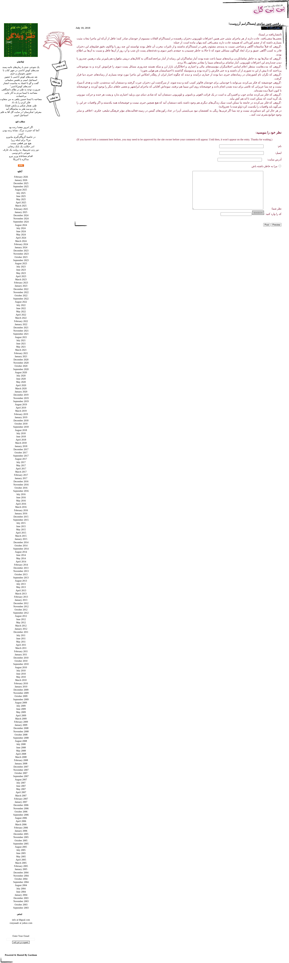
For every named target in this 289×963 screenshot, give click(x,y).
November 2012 (21, 606)
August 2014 (21, 552)
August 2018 (21, 430)
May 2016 (21, 500)
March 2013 (21, 593)
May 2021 (21, 346)
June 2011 (21, 638)
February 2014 (21, 564)
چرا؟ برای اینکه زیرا (21, 140)
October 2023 (21, 257)
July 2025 (21, 193)
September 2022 (21, 298)
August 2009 (21, 702)
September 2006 (21, 814)
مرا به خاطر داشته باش (265, 166)
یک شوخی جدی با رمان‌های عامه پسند (20, 67)
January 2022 (21, 324)
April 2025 (21, 202)
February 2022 (21, 321)
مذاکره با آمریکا (21, 159)
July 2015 (21, 523)
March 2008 (21, 757)
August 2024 (21, 225)
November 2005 (21, 837)
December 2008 (21, 728)
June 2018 (21, 436)
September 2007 (21, 776)
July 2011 (20, 635)
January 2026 (21, 180)
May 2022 (21, 311)
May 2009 (21, 712)
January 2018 (21, 446)
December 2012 (21, 603)
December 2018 (21, 420)
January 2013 (21, 600)
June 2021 (21, 343)
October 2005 (21, 840)
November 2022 (21, 292)
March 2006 (21, 824)
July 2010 (21, 670)
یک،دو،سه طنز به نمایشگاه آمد (21, 109)
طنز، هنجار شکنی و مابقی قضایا (21, 105)
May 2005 (21, 856)
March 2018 (21, 443)
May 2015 (21, 529)
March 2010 (21, 680)
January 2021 (21, 356)
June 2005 (21, 853)
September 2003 (21, 907)
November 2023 (21, 253)
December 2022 (21, 289)
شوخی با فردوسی (21, 153)
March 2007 (21, 795)
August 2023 (21, 263)
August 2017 (21, 459)
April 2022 (21, 314)
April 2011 (21, 645)
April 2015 (21, 532)
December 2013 (21, 568)
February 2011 (21, 651)
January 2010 (21, 686)
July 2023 (21, 266)
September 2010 (21, 664)
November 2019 (21, 398)
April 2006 (21, 821)
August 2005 (21, 846)
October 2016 (21, 487)
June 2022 (21, 308)
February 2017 (21, 475)
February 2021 (21, 353)
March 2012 (21, 625)
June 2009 (21, 709)
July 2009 (21, 705)
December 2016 (21, 481)
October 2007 (21, 773)
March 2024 (21, 241)
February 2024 (21, 244)
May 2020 (21, 382)
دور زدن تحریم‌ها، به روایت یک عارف (21, 149)
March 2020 (21, 388)
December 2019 (21, 394)
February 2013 (21, 596)
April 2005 (21, 859)
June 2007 (21, 786)
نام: (279, 146)
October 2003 (21, 904)
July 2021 (21, 340)
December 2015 (21, 516)
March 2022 (21, 317)
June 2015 (21, 526)
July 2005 (21, 850)
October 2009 (21, 696)
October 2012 (21, 609)
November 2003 (21, 901)
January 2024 (21, 247)
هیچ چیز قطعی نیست (21, 143)
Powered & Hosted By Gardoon (21, 955)
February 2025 (21, 209)
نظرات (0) (275, 27)
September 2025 (21, 186)
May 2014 (21, 558)
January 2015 (21, 539)
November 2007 (21, 770)
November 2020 (21, 362)
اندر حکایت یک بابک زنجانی (21, 146)
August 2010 (21, 667)
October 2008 (21, 734)
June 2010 (21, 673)
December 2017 (21, 449)
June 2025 (21, 196)
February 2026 (21, 176)
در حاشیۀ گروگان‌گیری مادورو (20, 137)
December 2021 (21, 327)
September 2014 (21, 548)
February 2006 (21, 827)
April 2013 (21, 590)
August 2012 (21, 616)
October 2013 (21, 574)
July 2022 (21, 305)
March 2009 (21, 718)
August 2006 (21, 818)
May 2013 (21, 587)
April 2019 (21, 407)
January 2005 (21, 869)
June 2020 (21, 378)
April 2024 (21, 237)
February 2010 (21, 683)
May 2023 (21, 273)
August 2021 (21, 337)
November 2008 (21, 731)
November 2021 (21, 330)
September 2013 (21, 577)
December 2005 (21, 834)
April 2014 (21, 561)
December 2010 (21, 657)
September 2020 (21, 369)
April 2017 (21, 468)
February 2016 (21, 510)
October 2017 (21, 452)
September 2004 (21, 882)
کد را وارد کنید (273, 213)
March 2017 (21, 471)
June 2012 (21, 619)
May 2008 (21, 750)
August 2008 (21, 741)
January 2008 (21, 763)
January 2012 (21, 628)
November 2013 (21, 571)
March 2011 (21, 648)
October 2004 (21, 879)
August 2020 (21, 372)
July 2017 (21, 462)
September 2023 (21, 260)
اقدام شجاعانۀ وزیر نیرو (21, 156)
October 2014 (21, 545)
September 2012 (21, 612)
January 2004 (21, 895)
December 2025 (21, 183)
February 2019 (21, 414)
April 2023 (21, 276)
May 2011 (21, 641)
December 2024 (21, 215)
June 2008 (21, 747)
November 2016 (21, 484)
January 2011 (21, 654)
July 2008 (21, 744)
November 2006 (21, 808)
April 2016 (21, 503)
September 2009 (21, 699)
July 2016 (21, 494)
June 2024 (21, 231)
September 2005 (21, 843)
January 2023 (21, 285)
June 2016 (21, 497)
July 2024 (21, 228)
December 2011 (21, 632)
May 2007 (21, 789)
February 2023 (21, 282)
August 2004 (21, 885)
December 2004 (21, 872)
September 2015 (21, 519)
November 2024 (21, 218)
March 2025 (21, 205)
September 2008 (21, 737)
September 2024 (21, 221)
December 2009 (21, 689)
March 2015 (21, 535)
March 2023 (21, 279)
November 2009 (21, 693)
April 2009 (21, 715)
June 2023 (21, 269)
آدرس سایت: (274, 159)
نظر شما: (272, 208)
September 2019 (21, 401)
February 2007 (21, 798)
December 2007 (21, 766)
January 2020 (21, 391)
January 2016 (21, 513)
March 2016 (21, 507)
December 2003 (21, 898)
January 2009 (21, 725)
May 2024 (21, 234)
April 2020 (21, 385)
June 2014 (21, 555)
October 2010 (21, 661)
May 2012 (21, 622)
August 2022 (21, 301)
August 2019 (21, 404)
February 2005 (21, 866)
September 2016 (21, 491)
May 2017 (21, 465)
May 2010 (21, 677)
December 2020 (21, 359)
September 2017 (21, 455)
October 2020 (21, 366)
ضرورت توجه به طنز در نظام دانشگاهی (21, 89)
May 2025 (21, 199)
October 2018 (21, 423)
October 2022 (21, 295)
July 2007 (21, 782)
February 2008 (21, 760)
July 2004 (21, 888)
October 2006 (21, 811)
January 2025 (21, 212)
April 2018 (21, 439)
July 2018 (21, 433)
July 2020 (21, 375)
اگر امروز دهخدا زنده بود (21, 127)
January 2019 (21, 417)
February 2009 (21, 721)
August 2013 (21, 580)
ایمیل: (278, 152)
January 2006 (21, 830)
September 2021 (21, 334)
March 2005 (21, 863)
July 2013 (21, 584)
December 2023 (21, 250)
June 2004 (21, 891)
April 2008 (21, 754)
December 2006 (21, 805)
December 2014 (21, 542)
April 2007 (21, 792)
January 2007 (21, 802)
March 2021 (21, 350)
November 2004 (21, 875)
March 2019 (21, 410)
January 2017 (21, 478)
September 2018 (21, 426)
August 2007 (21, 779)
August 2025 (21, 189)
